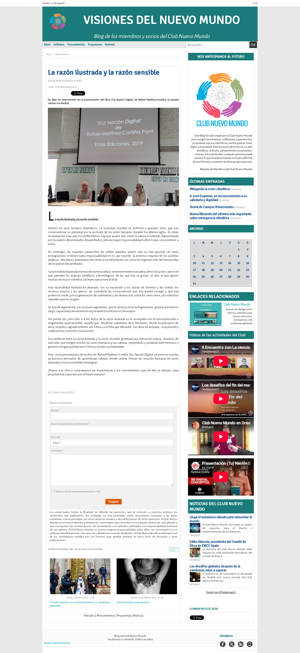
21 (229, 270)
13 (220, 263)
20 (220, 270)
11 (203, 263)
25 (203, 277)
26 (212, 277)
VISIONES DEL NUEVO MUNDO (161, 20)
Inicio (47, 44)
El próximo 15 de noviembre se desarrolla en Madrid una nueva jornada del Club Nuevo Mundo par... (227, 577)
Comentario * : (58, 450)
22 (238, 270)
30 (247, 277)
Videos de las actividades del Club (218, 335)
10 (194, 263)
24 (194, 277)
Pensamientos (76, 44)
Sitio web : (56, 437)
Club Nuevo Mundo (237, 304)
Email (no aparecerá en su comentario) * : (70, 424)
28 (229, 277)
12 (212, 263)
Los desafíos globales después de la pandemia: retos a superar (215, 568)
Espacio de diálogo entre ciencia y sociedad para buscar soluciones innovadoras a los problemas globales (239, 316)
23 (247, 270)
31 (194, 283)
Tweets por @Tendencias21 (221, 592)
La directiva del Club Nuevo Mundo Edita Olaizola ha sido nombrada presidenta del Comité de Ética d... (227, 553)
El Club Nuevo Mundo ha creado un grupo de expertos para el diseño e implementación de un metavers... (227, 528)
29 (238, 277)
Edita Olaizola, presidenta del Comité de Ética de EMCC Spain (218, 544)
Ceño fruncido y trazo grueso (133, 602)
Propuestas (95, 44)
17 (194, 270)
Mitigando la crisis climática (210, 189)
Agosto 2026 (221, 236)
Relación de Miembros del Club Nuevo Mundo (226, 169)
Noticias (110, 44)
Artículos (59, 44)
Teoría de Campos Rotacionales (212, 207)
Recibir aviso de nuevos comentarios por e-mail (78, 491)
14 (229, 263)
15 (238, 263)
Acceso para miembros (57, 643)
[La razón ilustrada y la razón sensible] (113, 109)
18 (203, 270)
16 (247, 263)
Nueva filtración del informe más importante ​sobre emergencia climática (221, 216)
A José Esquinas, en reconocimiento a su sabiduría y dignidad (80, 604)
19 (212, 270)
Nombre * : (56, 410)
